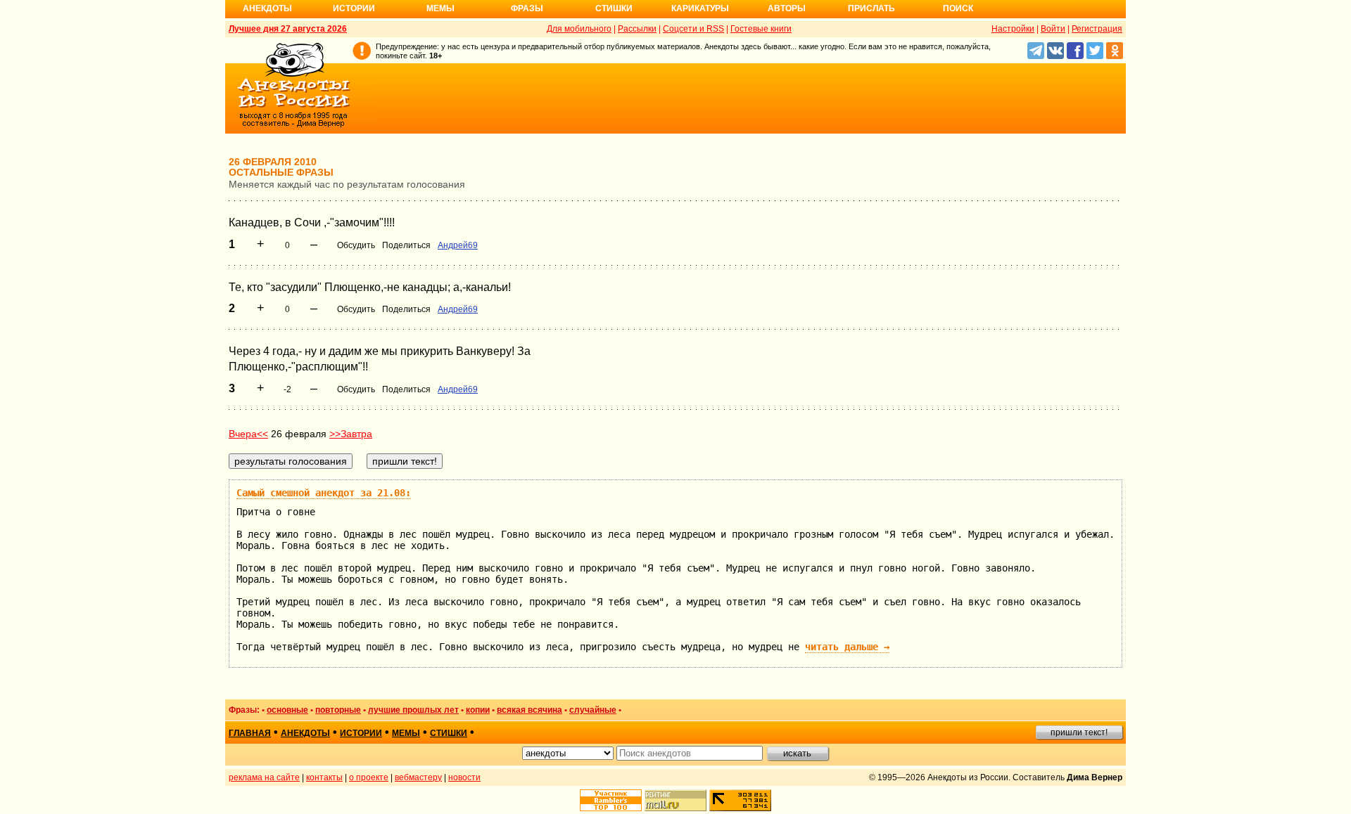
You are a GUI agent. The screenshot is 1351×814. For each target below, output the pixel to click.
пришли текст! (1079, 732)
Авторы (787, 8)
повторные (338, 710)
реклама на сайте (264, 777)
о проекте (368, 777)
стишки (448, 733)
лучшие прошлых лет (413, 710)
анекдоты (305, 733)
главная (250, 733)
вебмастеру (418, 777)
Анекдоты (267, 8)
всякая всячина (529, 710)
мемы (406, 733)
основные (287, 710)
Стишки (614, 8)
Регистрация (1097, 29)
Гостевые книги (761, 29)
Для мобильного (579, 29)
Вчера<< (248, 433)
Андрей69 (458, 245)
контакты (324, 777)
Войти (1053, 29)
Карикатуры (700, 8)
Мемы (440, 8)
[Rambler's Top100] (611, 800)
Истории (354, 8)
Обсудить (356, 245)
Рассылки (637, 29)
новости (464, 777)
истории (361, 733)
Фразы (527, 8)
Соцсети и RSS (693, 29)
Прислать (871, 8)
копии (478, 710)
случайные (592, 710)
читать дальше (847, 646)
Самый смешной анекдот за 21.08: (323, 492)
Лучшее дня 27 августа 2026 (288, 29)
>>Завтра (350, 433)
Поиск (958, 8)
